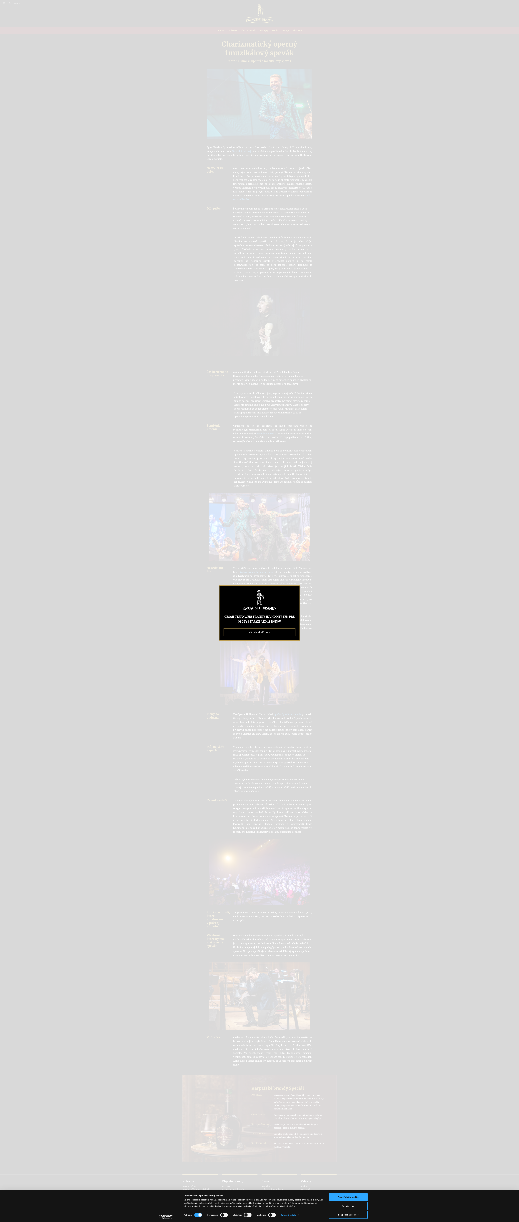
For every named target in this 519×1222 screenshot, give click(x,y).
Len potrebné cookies (348, 1215)
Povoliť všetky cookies (348, 1197)
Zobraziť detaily (288, 1215)
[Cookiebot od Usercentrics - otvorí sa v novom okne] (165, 1217)
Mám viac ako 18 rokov (259, 632)
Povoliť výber (348, 1206)
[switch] (224, 1215)
